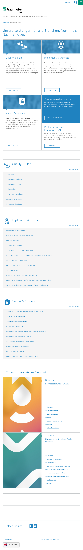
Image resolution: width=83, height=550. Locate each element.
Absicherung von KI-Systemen (16, 321)
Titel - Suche (75, 2)
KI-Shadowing (11, 189)
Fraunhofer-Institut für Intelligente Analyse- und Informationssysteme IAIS (24, 16)
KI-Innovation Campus (14, 184)
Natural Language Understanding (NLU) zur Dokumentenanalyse (29, 255)
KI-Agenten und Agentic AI (15, 245)
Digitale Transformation (54, 459)
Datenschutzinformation (50, 539)
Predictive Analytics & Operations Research (21, 275)
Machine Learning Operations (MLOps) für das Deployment (27, 285)
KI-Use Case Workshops (14, 194)
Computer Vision (12, 270)
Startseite (6, 22)
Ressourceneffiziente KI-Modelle (17, 346)
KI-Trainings (10, 174)
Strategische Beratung (14, 204)
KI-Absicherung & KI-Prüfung (56, 473)
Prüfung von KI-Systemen (15, 326)
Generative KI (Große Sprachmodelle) (19, 235)
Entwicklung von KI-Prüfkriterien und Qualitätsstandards (26, 331)
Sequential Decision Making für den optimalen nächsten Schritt (28, 280)
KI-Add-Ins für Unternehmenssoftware (19, 250)
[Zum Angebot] (22, 47)
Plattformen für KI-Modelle (15, 230)
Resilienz (50, 483)
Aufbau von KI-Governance (15, 316)
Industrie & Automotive (54, 421)
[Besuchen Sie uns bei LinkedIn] (31, 526)
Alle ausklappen (74, 169)
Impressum (8, 539)
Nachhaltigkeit (51, 480)
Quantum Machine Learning (16, 351)
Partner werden (52, 145)
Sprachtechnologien (13, 240)
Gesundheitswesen (53, 414)
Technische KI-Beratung (14, 199)
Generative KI (51, 462)
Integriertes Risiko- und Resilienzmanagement (22, 356)
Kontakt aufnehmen (54, 118)
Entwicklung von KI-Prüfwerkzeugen (19, 336)
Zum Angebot (13, 90)
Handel (49, 417)
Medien (49, 424)
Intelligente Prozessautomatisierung (58, 466)
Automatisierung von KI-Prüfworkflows (20, 341)
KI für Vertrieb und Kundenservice (58, 469)
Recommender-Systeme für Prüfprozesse (20, 265)
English (67, 2)
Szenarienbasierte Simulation (16, 260)
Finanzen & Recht (52, 410)
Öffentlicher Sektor (53, 428)
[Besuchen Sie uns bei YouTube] (35, 526)
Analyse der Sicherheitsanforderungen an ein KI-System (26, 311)
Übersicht (50, 407)
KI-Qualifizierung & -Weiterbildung (58, 476)
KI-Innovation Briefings (14, 179)
